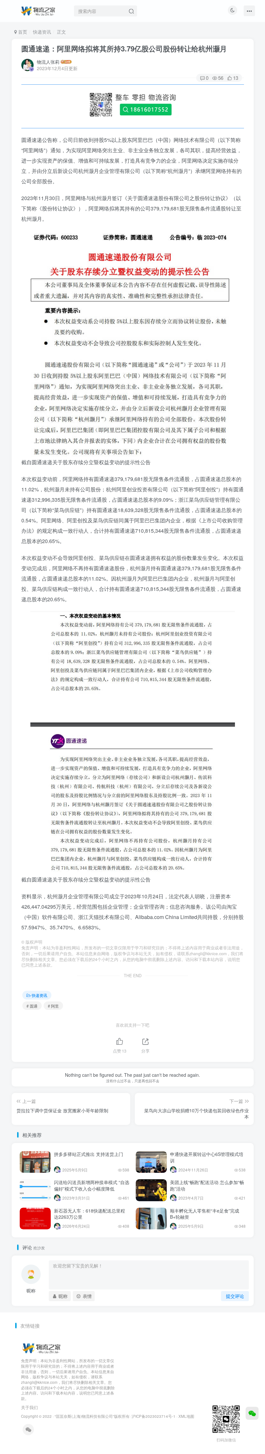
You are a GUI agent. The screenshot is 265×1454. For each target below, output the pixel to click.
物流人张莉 (48, 62)
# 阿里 (53, 1006)
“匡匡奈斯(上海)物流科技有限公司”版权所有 (92, 1416)
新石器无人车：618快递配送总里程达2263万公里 (89, 1213)
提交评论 (235, 1296)
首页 (22, 31)
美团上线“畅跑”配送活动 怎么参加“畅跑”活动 (207, 1185)
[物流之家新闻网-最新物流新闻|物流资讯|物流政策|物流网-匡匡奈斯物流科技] (38, 10)
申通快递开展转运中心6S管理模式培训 (206, 1157)
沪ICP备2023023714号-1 (153, 1416)
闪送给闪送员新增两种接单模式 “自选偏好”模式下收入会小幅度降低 (91, 1185)
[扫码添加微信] (252, 1413)
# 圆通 (31, 1006)
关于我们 (29, 1407)
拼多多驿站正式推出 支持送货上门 (88, 1154)
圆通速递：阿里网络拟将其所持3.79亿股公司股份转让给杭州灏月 (124, 48)
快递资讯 (42, 31)
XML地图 (186, 1416)
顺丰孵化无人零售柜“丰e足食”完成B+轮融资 (204, 1213)
